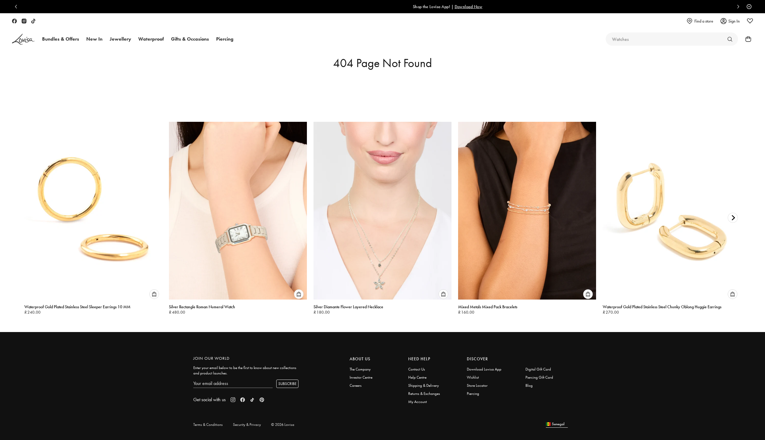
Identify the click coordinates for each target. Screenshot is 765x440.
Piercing (473, 393)
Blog (529, 385)
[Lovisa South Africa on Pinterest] (261, 399)
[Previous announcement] (17, 6)
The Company (360, 369)
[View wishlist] (750, 21)
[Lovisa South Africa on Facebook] (14, 21)
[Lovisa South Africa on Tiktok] (33, 21)
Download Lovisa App (484, 369)
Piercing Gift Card (539, 377)
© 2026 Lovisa (282, 424)
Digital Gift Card (538, 369)
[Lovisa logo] (23, 39)
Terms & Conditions (208, 424)
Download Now (408, 6)
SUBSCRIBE (287, 383)
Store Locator (477, 385)
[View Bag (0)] (746, 39)
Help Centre (417, 377)
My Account (417, 401)
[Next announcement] (736, 6)
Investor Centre (361, 377)
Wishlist (473, 377)
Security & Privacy (247, 424)
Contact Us (416, 369)
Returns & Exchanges (424, 393)
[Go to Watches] (730, 39)
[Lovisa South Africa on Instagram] (24, 21)
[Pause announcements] (747, 7)
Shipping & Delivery (423, 385)
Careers (356, 385)
